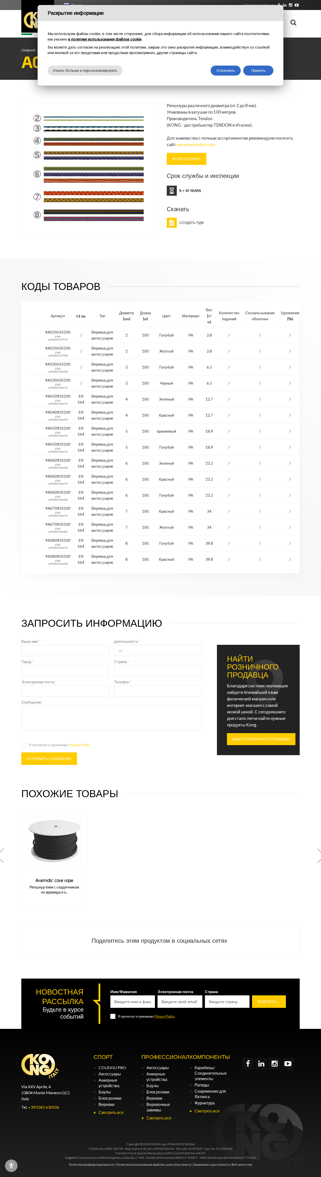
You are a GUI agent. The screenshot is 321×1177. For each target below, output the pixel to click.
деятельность (127, 641)
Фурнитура (205, 1102)
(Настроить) (182, 1164)
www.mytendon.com (196, 144)
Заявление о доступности (211, 1164)
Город (27, 661)
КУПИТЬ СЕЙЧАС (186, 159)
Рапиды (202, 1084)
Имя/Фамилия (123, 991)
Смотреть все (111, 1112)
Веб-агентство (242, 1164)
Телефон (123, 682)
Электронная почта (39, 682)
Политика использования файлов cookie (145, 1164)
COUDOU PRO (112, 1067)
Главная (28, 50)
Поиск (293, 22)
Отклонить (225, 70)
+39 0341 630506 (43, 1107)
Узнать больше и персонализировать (85, 70)
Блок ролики (110, 1098)
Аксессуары (110, 1073)
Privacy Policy (79, 745)
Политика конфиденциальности (91, 1164)
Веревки (106, 1104)
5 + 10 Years (190, 191)
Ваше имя (31, 641)
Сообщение (32, 702)
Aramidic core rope (54, 880)
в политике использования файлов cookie (104, 39)
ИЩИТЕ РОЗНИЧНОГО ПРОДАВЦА (261, 739)
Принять (258, 70)
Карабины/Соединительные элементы (211, 1073)
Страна (121, 661)
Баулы (105, 1091)
